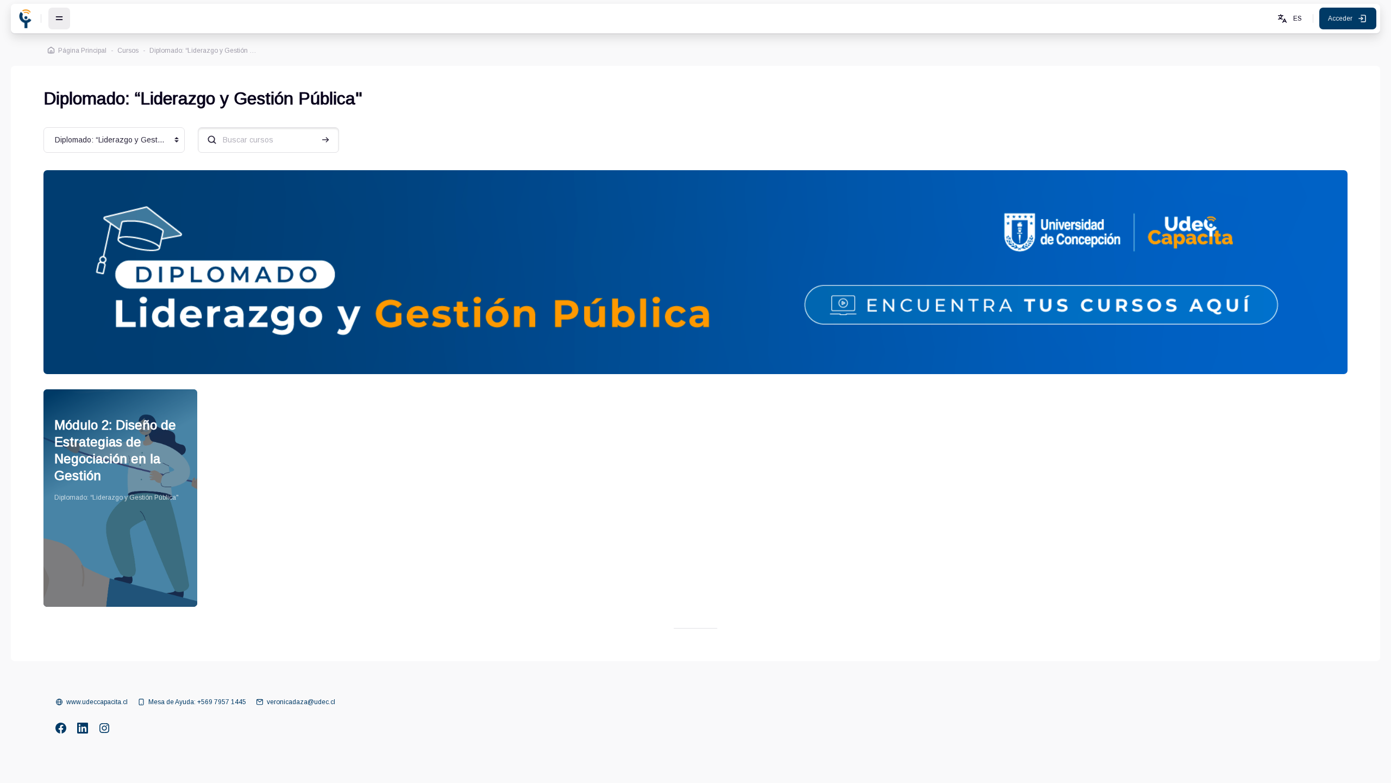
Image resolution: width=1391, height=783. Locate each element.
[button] (1288, 18)
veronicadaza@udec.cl (301, 702)
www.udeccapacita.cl (97, 702)
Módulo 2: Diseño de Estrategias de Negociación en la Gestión (115, 450)
